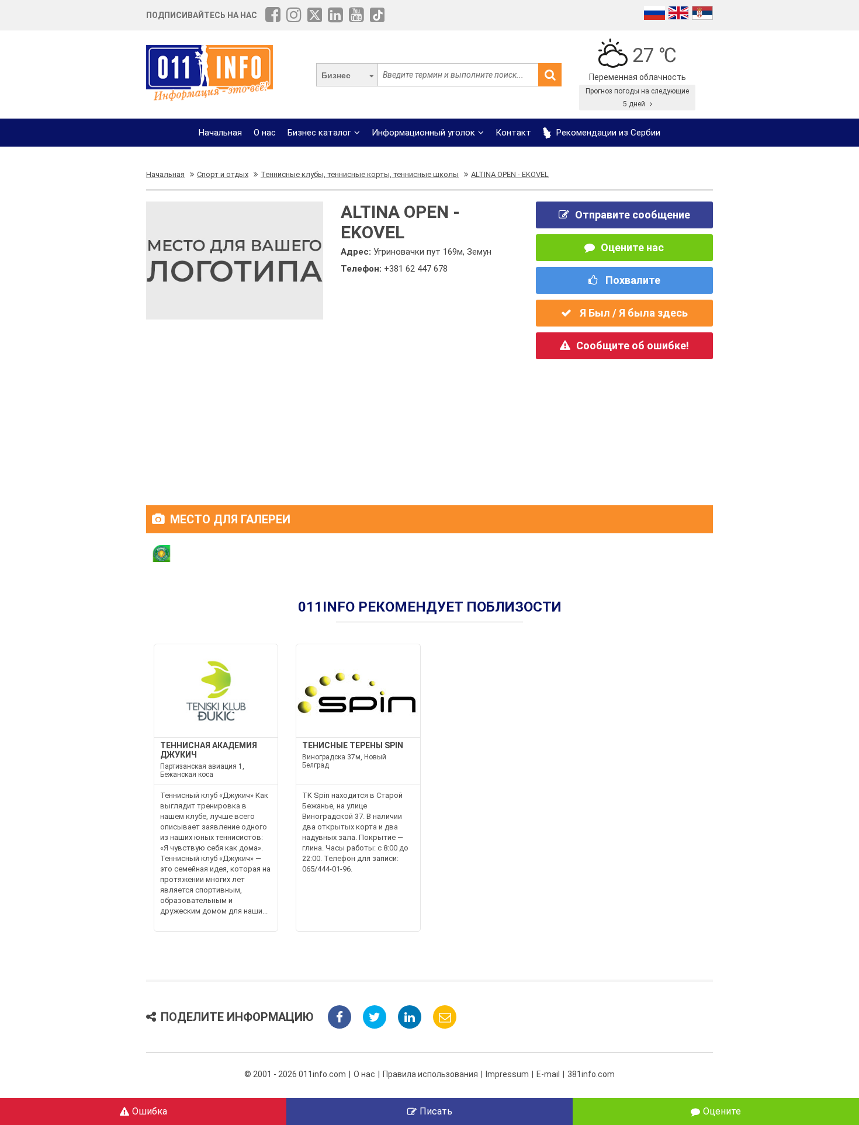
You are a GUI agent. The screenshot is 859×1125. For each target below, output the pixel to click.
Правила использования (430, 1074)
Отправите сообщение (632, 215)
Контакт (513, 132)
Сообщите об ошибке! (632, 345)
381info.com (591, 1074)
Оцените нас (632, 247)
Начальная (220, 132)
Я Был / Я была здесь (632, 313)
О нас (265, 132)
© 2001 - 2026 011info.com (295, 1074)
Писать (436, 1111)
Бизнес (336, 75)
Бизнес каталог (319, 132)
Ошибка (149, 1111)
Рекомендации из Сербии (607, 132)
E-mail (548, 1074)
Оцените (722, 1111)
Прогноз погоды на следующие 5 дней (637, 97)
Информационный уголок (423, 132)
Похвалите (631, 280)
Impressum (507, 1074)
